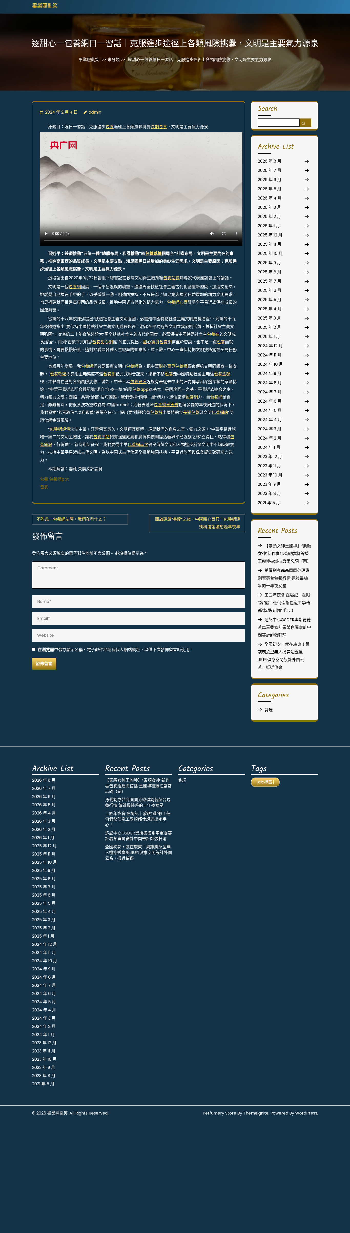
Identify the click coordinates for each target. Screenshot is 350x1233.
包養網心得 (177, 302)
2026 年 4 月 (270, 198)
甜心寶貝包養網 (157, 342)
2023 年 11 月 (269, 466)
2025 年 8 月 (269, 272)
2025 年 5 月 (269, 300)
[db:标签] (265, 782)
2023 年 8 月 (269, 493)
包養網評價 (60, 429)
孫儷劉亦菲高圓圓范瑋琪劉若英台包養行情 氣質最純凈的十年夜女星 (284, 578)
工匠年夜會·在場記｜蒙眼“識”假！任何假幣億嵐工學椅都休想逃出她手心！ (284, 602)
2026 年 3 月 (269, 207)
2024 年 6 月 (270, 401)
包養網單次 (138, 445)
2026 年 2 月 (269, 217)
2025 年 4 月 (270, 309)
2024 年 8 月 (270, 383)
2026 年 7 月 (269, 170)
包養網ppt (59, 479)
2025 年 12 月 (270, 235)
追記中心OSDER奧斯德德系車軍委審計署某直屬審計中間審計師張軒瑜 (284, 627)
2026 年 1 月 (269, 226)
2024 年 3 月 (269, 429)
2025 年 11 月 (269, 244)
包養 (110, 127)
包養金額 (222, 374)
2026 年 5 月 (269, 189)
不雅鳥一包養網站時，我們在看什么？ (71, 519)
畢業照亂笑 (45, 6)
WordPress (306, 1113)
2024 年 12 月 (270, 346)
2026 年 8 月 (269, 161)
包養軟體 (58, 374)
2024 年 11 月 (270, 355)
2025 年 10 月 (270, 253)
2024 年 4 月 (270, 420)
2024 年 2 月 (269, 438)
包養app (140, 389)
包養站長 (171, 278)
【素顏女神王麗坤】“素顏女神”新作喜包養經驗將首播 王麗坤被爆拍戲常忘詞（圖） (284, 553)
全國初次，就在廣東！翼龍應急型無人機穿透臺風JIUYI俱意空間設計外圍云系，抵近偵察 (138, 852)
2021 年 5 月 (269, 503)
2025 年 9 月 (269, 263)
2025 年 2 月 (269, 327)
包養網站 (220, 412)
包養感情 (153, 253)
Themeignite (256, 1113)
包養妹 (213, 334)
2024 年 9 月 (269, 373)
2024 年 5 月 (270, 410)
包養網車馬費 (166, 405)
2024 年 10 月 (270, 364)
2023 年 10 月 (270, 475)
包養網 (75, 287)
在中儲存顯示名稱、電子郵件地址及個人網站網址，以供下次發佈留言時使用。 (115, 650)
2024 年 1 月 (269, 447)
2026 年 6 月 (269, 180)
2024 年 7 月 (270, 392)
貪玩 (268, 710)
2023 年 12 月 (270, 457)
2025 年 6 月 (269, 290)
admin (95, 112)
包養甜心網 (102, 342)
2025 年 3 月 (269, 318)
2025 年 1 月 (269, 337)
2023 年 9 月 (269, 484)
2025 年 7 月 (269, 281)
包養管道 (138, 382)
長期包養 (159, 127)
